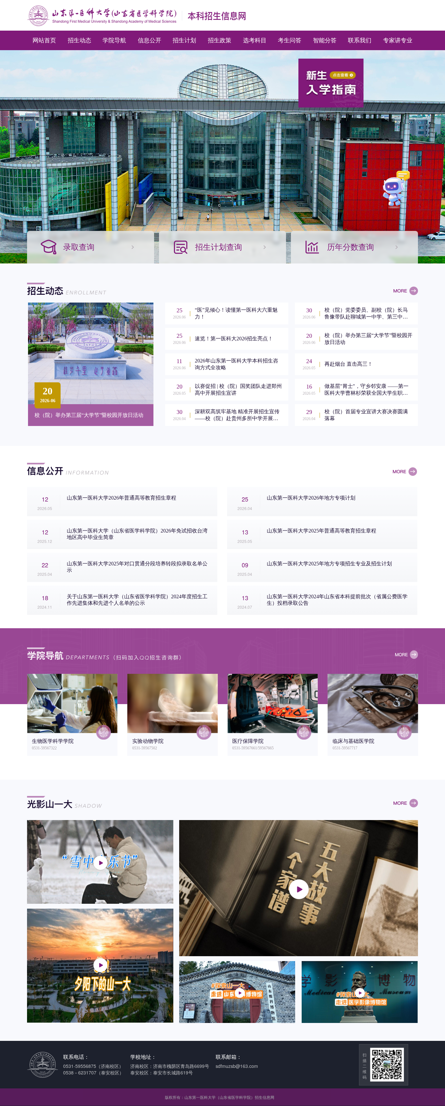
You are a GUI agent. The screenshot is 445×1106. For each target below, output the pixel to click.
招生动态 (79, 40)
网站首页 (44, 40)
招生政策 (219, 40)
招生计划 (184, 40)
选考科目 (254, 40)
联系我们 (359, 40)
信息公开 (149, 40)
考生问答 (289, 40)
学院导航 (114, 40)
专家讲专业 (397, 40)
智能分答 (325, 40)
